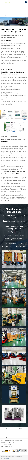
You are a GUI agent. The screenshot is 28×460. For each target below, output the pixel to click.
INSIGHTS (7, 434)
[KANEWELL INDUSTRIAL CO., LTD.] (6, 2)
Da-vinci (7, 458)
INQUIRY (7, 437)
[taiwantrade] (14, 450)
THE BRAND (21, 428)
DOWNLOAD (21, 434)
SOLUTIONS (7, 431)
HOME (2, 15)
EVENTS (21, 431)
